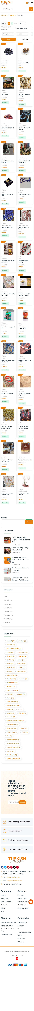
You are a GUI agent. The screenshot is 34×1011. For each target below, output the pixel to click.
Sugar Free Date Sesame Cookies (23, 427)
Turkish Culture (8, 611)
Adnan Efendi (4, 325)
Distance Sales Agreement (8, 922)
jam (9, 694)
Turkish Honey (8, 619)
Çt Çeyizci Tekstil (22, 125)
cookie (10, 660)
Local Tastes (4, 59)
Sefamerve (4, 391)
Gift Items (20, 123)
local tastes (12, 702)
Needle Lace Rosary (24, 194)
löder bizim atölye (22, 491)
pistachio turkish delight (15, 720)
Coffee (3, 256)
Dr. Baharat (4, 258)
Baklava (20, 935)
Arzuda (20, 192)
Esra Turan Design (22, 159)
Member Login (22, 898)
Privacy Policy (5, 898)
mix (20, 709)
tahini (25, 732)
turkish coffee (13, 739)
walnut (10, 751)
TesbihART (20, 258)
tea (9, 736)
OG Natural (4, 458)
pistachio (11, 717)
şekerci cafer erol (13, 758)
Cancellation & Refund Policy (7, 930)
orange (22, 713)
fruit (22, 667)
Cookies (3, 90)
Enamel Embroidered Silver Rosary (7, 161)
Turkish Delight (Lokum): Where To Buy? (20, 549)
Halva (19, 456)
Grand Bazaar (8, 600)
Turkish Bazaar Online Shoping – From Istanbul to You (21, 540)
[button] (5, 71)
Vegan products (13, 747)
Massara (20, 292)
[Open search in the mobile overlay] (17, 8)
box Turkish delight (14, 648)
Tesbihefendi (21, 358)
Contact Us (4, 905)
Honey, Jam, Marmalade (24, 932)
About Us (3, 895)
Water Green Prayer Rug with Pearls (7, 493)
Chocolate (21, 925)
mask (10, 709)
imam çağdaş (12, 690)
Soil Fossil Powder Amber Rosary (6, 427)
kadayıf (21, 694)
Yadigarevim (4, 292)
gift (9, 671)
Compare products (23, 908)
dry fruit (11, 667)
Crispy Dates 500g (23, 62)
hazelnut (11, 686)
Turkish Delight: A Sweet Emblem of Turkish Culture (20, 579)
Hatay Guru (21, 92)
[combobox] (22, 23)
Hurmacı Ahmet (5, 60)
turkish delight (13, 743)
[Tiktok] (14, 867)
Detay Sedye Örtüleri (6, 225)
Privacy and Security (7, 925)
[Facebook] (2, 867)
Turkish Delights (8, 615)
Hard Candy (21, 938)
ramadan (11, 728)
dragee (21, 664)
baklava (11, 645)
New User (20, 895)
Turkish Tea (7, 622)
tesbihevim (4, 159)
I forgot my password (24, 901)
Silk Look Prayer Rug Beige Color (24, 394)
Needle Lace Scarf (6, 227)
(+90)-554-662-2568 (13, 877)
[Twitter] (5, 867)
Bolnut (20, 325)
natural (10, 713)
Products (11, 15)
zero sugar (12, 755)
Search (4, 518)
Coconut (10, 656)
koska (10, 698)
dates (10, 664)
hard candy (12, 683)
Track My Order (22, 905)
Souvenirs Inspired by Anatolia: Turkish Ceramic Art (20, 560)
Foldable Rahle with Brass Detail (24, 161)
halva (24, 679)
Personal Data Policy (7, 934)
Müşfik (20, 60)
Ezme (19, 323)
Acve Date (4, 62)
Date (21, 660)
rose (24, 728)
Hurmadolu (4, 92)
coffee (22, 656)
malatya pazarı (13, 705)
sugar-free (12, 732)
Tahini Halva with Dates (25, 460)
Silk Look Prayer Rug (7, 393)
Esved (2, 192)
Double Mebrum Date (7, 127)
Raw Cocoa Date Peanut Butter (23, 327)
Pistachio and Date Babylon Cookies (24, 294)
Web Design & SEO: (17, 955)
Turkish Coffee (8, 608)
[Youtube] (8, 867)
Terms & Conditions (6, 901)
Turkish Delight (22, 922)
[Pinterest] (17, 867)
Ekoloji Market (21, 458)
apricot (22, 641)
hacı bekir (11, 679)
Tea (19, 929)
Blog (5, 596)
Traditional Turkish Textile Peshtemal (20, 569)
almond (10, 641)
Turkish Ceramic (8, 604)
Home (4, 15)
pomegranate (12, 724)
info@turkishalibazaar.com (14, 880)
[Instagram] (11, 867)
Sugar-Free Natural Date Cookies (7, 460)
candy (10, 652)
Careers (3, 908)
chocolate (22, 652)
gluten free (12, 675)
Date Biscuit (4, 94)
